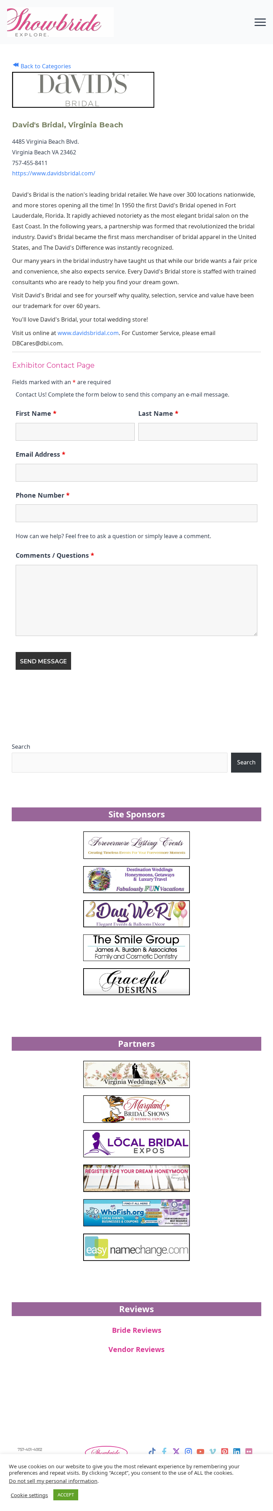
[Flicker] (249, 1452)
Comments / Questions (55, 555)
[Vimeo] (212, 1452)
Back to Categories (45, 66)
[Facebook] (164, 1452)
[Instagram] (188, 1452)
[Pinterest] (225, 1452)
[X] (176, 1452)
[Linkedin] (237, 1452)
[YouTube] (200, 1452)
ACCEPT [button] (66, 1494)
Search (21, 746)
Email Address (40, 454)
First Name (36, 413)
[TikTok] (152, 1452)
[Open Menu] (260, 22)
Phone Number (43, 495)
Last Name (158, 413)
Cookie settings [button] (29, 1495)
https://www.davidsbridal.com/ (53, 173)
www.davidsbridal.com (88, 333)
